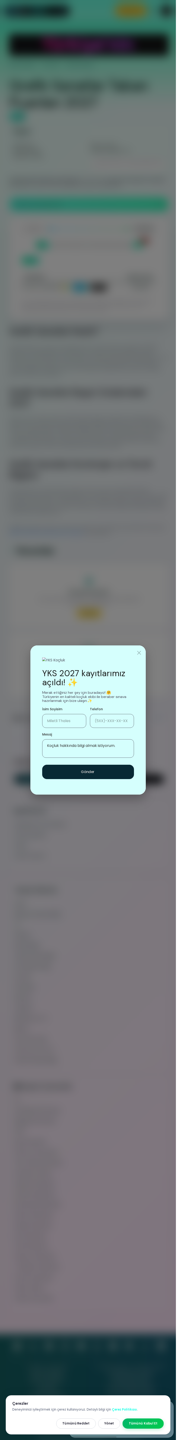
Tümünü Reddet (75, 1423)
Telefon (96, 709)
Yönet (109, 1423)
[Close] (139, 653)
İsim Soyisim (52, 709)
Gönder (88, 771)
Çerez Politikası (124, 1409)
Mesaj (47, 734)
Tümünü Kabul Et (143, 1423)
